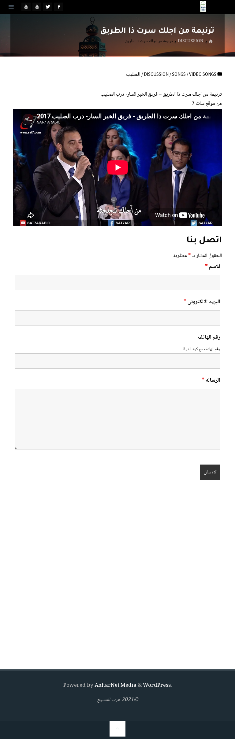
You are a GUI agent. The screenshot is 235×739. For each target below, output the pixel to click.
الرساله (211, 380)
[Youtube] (37, 7)
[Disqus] (117, 575)
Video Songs (202, 74)
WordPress (157, 685)
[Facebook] (58, 7)
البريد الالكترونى (202, 302)
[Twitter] (47, 7)
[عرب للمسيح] (203, 6)
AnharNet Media (114, 685)
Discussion (190, 42)
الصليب (133, 74)
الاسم (212, 266)
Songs (179, 74)
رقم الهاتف (209, 337)
